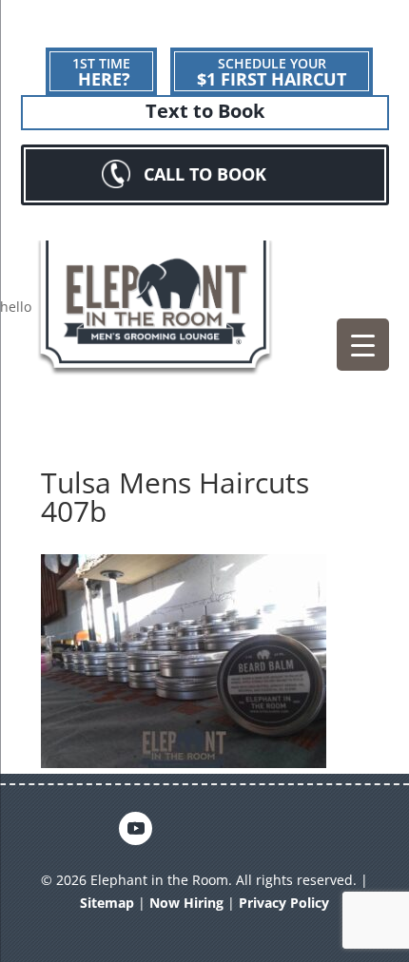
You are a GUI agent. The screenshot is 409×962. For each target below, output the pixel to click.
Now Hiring (186, 903)
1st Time (101, 72)
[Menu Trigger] (363, 344)
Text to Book (205, 111)
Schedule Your (271, 72)
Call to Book (205, 174)
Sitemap (107, 903)
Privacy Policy (284, 903)
